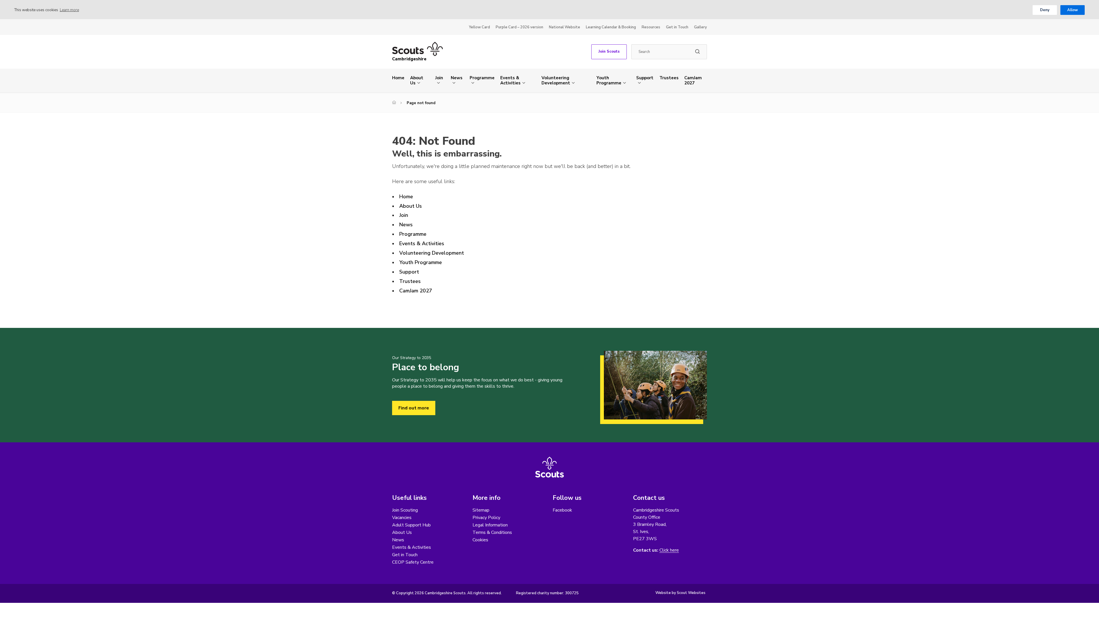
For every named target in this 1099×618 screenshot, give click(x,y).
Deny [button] (1044, 10)
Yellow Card (479, 27)
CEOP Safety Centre (413, 562)
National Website (564, 27)
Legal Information (490, 525)
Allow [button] (1072, 10)
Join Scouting (405, 510)
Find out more (413, 408)
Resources (651, 27)
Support (644, 78)
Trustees (669, 78)
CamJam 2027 (693, 80)
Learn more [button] (69, 10)
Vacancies (402, 517)
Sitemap (481, 510)
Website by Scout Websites (680, 592)
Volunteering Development (555, 80)
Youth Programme (608, 80)
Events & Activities (510, 80)
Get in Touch (677, 27)
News (456, 78)
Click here (669, 550)
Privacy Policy (486, 517)
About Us (416, 80)
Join (439, 78)
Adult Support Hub (411, 525)
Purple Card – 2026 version (519, 27)
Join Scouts (609, 51)
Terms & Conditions (492, 532)
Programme (482, 78)
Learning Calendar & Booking (611, 27)
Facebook (562, 510)
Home (398, 78)
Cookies (480, 540)
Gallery (700, 27)
